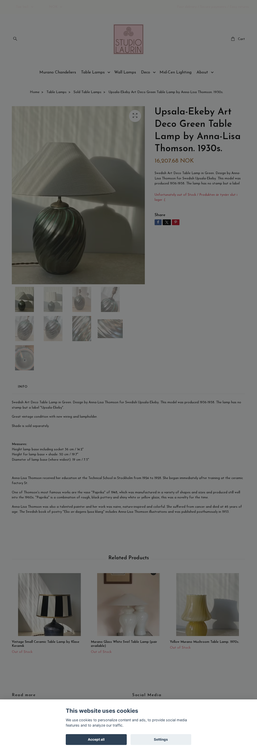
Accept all (96, 739)
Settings (161, 739)
